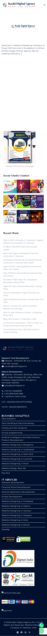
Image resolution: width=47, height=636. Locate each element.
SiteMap (6, 529)
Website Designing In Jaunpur (16, 511)
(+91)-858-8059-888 (13, 394)
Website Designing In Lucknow (17, 459)
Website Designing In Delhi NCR (17, 454)
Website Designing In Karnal (16, 525)
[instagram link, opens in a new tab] (25, 632)
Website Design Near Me (14, 468)
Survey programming (12, 433)
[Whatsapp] (41, 631)
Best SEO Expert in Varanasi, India (19, 319)
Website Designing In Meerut (16, 506)
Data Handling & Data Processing (18, 423)
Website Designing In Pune (15, 464)
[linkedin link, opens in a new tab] (17, 632)
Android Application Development (18, 492)
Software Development (13, 483)
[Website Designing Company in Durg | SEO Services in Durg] (23, 27)
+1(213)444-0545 (12, 396)
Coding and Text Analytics (14, 428)
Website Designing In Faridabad (17, 501)
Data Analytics (9, 419)
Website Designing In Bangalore (17, 445)
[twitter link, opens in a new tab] (29, 632)
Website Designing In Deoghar (17, 515)
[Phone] (41, 625)
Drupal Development (12, 497)
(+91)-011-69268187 (13, 391)
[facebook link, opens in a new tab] (21, 632)
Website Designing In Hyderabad (18, 450)
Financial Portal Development (16, 487)
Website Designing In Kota (15, 520)
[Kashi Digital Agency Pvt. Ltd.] (19, 5)
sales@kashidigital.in (14, 386)
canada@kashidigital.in (15, 366)
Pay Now (6, 473)
